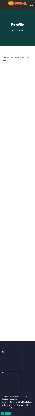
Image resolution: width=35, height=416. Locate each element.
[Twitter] (2, 413)
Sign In (31, 5)
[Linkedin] (9, 413)
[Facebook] (6, 413)
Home (14, 30)
